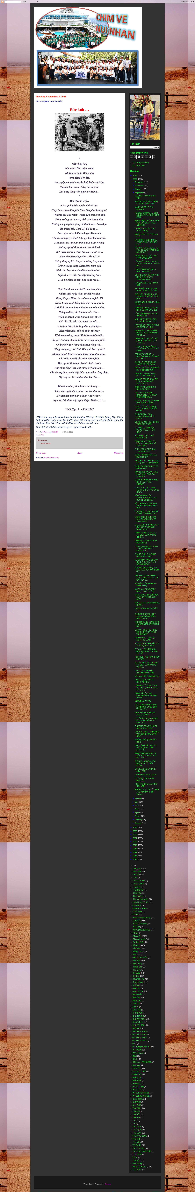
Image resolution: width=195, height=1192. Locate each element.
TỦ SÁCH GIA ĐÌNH (140, 163)
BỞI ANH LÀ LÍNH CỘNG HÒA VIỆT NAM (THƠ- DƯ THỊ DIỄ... (146, 651)
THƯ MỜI (136, 1139)
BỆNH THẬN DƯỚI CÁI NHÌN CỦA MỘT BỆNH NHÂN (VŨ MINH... (147, 223)
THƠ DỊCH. (137, 1130)
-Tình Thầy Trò (138, 979)
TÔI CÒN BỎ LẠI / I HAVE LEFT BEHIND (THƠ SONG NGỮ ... (147, 490)
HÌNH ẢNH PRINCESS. (142, 1062)
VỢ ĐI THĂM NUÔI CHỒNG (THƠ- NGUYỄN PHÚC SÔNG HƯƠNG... (146, 562)
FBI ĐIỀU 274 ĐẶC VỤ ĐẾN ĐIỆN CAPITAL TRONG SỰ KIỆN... (147, 215)
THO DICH (136, 1127)
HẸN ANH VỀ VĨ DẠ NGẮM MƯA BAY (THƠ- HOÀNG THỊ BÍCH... (146, 688)
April (137, 813)
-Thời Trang (137, 964)
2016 (135, 856)
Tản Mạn (136, 1111)
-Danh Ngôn (137, 911)
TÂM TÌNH (136, 1108)
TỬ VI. (135, 1157)
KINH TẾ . (136, 1068)
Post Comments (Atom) (51, 457)
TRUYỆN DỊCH (138, 1148)
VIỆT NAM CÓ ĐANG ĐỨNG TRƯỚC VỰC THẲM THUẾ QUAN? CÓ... (147, 250)
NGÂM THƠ (137, 1077)
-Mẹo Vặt (136, 927)
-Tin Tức (135, 976)
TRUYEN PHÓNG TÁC (141, 1151)
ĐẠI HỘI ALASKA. (139, 1038)
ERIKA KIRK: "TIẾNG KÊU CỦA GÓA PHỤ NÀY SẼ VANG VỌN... (145, 443)
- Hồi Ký (135, 875)
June (137, 805)
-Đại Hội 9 (136, 905)
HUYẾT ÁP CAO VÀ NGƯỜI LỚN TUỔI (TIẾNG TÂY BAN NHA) (146, 720)
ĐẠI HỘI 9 (136, 1028)
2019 (135, 845)
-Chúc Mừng (137, 896)
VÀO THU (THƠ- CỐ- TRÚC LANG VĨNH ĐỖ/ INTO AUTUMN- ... (146, 474)
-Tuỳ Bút (135, 985)
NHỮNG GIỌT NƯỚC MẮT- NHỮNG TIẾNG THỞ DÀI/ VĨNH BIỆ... (146, 333)
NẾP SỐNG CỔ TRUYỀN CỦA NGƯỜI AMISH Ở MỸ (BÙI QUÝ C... (146, 578)
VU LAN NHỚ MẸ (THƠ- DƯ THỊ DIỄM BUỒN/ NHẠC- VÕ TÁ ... (146, 665)
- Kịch (134, 878)
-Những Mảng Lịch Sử (141, 930)
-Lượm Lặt (136, 921)
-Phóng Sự (136, 936)
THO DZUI (136, 1133)
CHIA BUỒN (137, 1013)
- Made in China (138, 881)
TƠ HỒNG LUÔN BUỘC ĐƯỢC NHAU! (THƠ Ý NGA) (145, 430)
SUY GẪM (136, 1105)
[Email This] (63, 432)
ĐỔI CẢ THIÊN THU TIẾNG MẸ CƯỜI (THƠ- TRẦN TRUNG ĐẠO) (146, 632)
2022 (135, 835)
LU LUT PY (137, 1074)
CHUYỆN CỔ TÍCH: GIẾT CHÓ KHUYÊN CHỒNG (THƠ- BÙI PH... (145, 616)
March (137, 816)
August (138, 798)
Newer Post (40, 453)
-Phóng (135, 933)
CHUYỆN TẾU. (138, 1025)
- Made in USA (138, 884)
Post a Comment (45, 443)
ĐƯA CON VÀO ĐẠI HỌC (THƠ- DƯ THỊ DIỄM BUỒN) (145, 763)
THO (134, 1121)
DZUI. (134, 1059)
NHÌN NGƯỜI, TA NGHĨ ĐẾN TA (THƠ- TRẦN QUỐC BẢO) (146, 597)
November (139, 186)
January (138, 823)
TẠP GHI (136, 1117)
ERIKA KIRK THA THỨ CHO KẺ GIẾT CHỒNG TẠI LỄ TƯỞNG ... (146, 341)
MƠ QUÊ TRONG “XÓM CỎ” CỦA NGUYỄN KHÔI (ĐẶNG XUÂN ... (146, 381)
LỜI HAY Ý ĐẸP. (139, 1071)
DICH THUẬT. (138, 1053)
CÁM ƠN (136, 1004)
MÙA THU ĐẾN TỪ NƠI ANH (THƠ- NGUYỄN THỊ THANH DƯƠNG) (147, 277)
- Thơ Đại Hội (137, 890)
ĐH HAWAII (137, 1050)
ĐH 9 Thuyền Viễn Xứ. (141, 1047)
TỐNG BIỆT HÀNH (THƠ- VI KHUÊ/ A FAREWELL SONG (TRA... (147, 263)
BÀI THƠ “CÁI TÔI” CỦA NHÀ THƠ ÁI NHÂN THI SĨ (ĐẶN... (147, 792)
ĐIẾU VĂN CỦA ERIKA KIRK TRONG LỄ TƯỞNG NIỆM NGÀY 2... (146, 296)
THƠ (134, 1124)
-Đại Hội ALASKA (139, 908)
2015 (135, 859)
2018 (135, 849)
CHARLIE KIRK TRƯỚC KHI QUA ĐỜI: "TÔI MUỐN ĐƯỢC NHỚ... (146, 527)
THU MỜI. (136, 1142)
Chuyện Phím (137, 1022)
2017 (135, 852)
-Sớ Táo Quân (138, 942)
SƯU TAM (136, 1102)
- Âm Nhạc (136, 868)
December (139, 182)
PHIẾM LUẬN (138, 1087)
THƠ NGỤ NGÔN (139, 1136)
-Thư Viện (136, 970)
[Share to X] (68, 432)
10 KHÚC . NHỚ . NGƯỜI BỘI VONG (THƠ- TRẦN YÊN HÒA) (147, 734)
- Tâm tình (136, 887)
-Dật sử (135, 914)
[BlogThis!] (65, 432)
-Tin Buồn (136, 973)
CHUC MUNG (138, 1016)
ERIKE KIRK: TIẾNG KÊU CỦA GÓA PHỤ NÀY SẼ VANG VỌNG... (145, 519)
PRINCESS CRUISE (140, 1093)
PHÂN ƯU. (137, 1084)
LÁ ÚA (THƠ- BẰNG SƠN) (145, 775)
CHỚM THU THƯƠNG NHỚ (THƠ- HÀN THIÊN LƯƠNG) (146, 482)
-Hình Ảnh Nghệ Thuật (141, 918)
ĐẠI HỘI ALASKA (139, 1031)
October (138, 189)
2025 (135, 179)
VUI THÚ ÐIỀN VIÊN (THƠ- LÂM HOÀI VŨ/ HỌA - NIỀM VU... (147, 570)
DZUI (134, 1056)
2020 (135, 842)
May (137, 809)
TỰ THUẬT (137, 1154)
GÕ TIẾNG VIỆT (139, 166)
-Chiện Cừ (136, 893)
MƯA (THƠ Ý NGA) (143, 701)
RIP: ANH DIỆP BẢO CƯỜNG (147, 676)
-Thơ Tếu (136, 961)
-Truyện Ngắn (137, 982)
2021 (135, 838)
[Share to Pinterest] (72, 432)
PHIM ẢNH (136, 1090)
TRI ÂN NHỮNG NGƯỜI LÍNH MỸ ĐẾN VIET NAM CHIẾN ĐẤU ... (147, 624)
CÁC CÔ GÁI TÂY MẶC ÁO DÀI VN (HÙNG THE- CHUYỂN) (146, 747)
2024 (135, 827)
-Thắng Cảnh (137, 951)
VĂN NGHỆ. (137, 1164)
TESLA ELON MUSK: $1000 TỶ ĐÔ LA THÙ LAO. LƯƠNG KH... (146, 548)
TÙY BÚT (136, 1160)
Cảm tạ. (135, 1007)
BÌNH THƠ (136, 1001)
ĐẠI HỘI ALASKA (139, 1034)
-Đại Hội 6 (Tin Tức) (140, 902)
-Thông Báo (137, 967)
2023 (135, 831)
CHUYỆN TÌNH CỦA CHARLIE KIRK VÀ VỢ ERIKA (145, 416)
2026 (135, 175)
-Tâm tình (136, 945)
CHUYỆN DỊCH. (139, 1019)
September (139, 193)
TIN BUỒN (136, 1145)
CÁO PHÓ (136, 1010)
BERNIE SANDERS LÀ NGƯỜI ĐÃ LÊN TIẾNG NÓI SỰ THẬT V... (147, 356)
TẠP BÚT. (136, 1114)
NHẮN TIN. (137, 1080)
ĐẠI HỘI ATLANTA (140, 1041)
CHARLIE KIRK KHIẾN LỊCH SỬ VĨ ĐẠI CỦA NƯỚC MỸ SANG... (147, 348)
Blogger (108, 1184)
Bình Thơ (136, 997)
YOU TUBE (137, 1170)
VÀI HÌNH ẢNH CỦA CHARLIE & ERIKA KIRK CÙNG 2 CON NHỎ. (146, 498)
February (139, 820)
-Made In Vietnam (139, 924)
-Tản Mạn (136, 948)
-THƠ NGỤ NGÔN (139, 958)
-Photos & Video (139, 939)
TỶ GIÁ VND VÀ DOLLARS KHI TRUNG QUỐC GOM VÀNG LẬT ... (146, 707)
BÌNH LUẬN (137, 994)
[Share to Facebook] (70, 432)
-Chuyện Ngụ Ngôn (140, 899)
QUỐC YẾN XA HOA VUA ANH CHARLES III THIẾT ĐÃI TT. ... (146, 408)
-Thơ (42, 435)
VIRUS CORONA (139, 1167)
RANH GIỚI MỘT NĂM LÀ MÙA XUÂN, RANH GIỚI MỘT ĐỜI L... (146, 755)
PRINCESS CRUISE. (141, 1096)
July (137, 802)
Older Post (118, 453)
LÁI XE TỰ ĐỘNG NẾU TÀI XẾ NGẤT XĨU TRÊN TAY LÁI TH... (146, 242)
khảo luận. (136, 1065)
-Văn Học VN (137, 991)
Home (79, 453)
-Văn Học (136, 988)
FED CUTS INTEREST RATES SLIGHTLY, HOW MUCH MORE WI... (146, 395)
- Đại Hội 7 (136, 871)
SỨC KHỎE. (137, 1099)
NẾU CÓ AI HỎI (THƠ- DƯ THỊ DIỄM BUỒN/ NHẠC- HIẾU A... (146, 535)
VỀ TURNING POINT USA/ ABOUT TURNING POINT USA (146, 506)
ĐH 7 (134, 1044)
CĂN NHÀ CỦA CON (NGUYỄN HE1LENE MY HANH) (146, 695)
